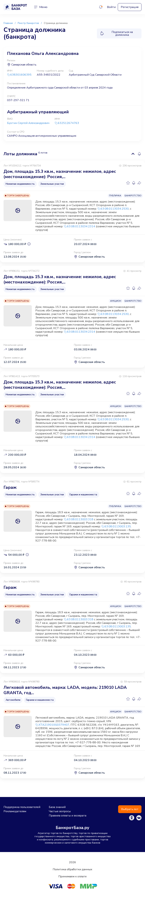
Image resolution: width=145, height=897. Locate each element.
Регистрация (129, 7)
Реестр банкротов (28, 23)
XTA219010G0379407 (54, 725)
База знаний (57, 807)
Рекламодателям (15, 811)
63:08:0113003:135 (118, 526)
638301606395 (20, 75)
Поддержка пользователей (22, 807)
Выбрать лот (129, 809)
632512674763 (68, 123)
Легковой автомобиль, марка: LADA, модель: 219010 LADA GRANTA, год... (65, 690)
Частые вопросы (60, 811)
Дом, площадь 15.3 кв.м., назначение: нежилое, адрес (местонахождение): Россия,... (60, 174)
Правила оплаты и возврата (67, 815)
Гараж (10, 487)
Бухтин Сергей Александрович (28, 123)
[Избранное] (128, 183)
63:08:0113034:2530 (115, 209)
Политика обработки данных (72, 869)
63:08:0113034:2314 (81, 226)
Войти (111, 7)
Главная (8, 23)
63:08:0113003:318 (80, 519)
